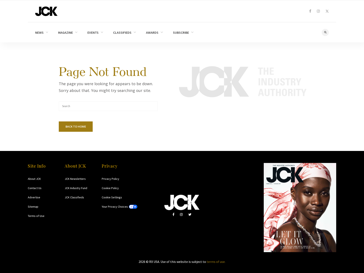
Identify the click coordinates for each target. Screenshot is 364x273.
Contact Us (34, 188)
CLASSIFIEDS (122, 32)
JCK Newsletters (75, 179)
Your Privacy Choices (115, 206)
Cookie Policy (110, 188)
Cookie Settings (112, 197)
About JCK (34, 179)
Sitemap (33, 206)
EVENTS (93, 32)
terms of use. (216, 262)
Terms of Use (36, 216)
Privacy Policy (110, 179)
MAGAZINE (65, 32)
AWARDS (152, 32)
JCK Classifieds (74, 197)
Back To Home (76, 126)
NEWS (39, 32)
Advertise (34, 197)
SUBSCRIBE (181, 32)
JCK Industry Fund (76, 188)
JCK (46, 11)
